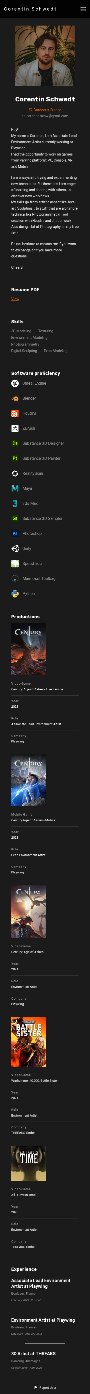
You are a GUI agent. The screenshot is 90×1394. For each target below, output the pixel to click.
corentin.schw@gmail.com (47, 116)
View (15, 299)
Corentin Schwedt (30, 9)
